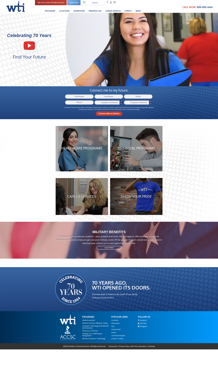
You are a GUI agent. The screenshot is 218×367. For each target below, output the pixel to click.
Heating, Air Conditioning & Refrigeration (92, 335)
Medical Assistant (88, 320)
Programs (50, 11)
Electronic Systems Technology (93, 338)
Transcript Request (118, 335)
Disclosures (113, 346)
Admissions (79, 11)
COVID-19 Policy (117, 338)
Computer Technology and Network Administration (95, 327)
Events (128, 11)
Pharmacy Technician (90, 331)
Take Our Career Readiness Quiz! (50, 3)
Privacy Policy (124, 346)
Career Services (113, 11)
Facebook (143, 320)
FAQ (112, 326)
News (138, 11)
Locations (64, 11)
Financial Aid (95, 11)
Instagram (143, 326)
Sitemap (151, 346)
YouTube (142, 323)
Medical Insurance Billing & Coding (95, 323)
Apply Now (73, 3)
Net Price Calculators (138, 346)
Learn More (109, 248)
